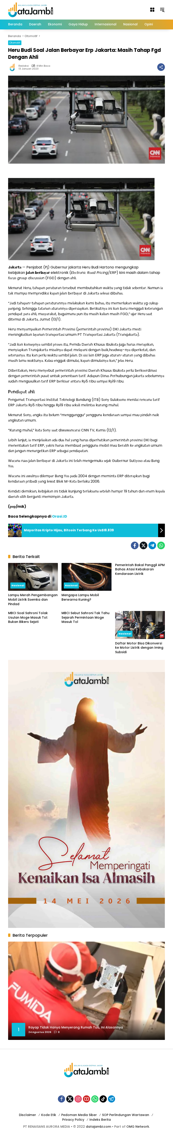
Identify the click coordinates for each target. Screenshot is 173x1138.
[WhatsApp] (161, 545)
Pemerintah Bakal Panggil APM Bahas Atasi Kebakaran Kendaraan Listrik (140, 569)
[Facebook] (135, 545)
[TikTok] (103, 1099)
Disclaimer (27, 1115)
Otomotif (14, 42)
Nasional (17, 585)
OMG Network (137, 1126)
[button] (162, 9)
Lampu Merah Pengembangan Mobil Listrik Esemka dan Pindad (33, 599)
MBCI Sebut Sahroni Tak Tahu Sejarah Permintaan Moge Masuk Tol (85, 617)
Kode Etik (48, 1115)
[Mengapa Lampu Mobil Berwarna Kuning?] (86, 577)
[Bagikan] (161, 67)
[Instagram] (78, 1099)
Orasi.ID (59, 516)
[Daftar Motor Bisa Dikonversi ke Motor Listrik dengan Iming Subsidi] (140, 625)
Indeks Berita (100, 1119)
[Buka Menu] (152, 9)
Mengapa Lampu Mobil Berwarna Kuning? (80, 597)
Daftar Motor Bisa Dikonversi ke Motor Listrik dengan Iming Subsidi (139, 647)
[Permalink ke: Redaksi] (13, 67)
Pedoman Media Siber (79, 1115)
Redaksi (23, 66)
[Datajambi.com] (30, 9)
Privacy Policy (73, 1119)
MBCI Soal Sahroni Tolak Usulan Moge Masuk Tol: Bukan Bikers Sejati (28, 617)
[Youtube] (86, 1099)
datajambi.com (98, 1126)
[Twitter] (143, 545)
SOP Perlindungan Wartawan (125, 1115)
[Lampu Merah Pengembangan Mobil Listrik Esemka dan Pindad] (33, 577)
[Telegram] (152, 545)
